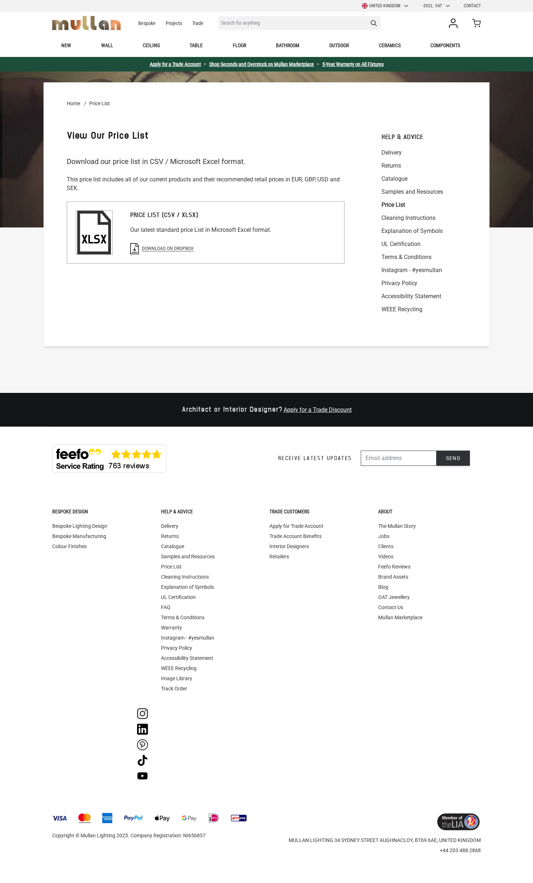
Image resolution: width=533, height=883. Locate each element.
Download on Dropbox (168, 248)
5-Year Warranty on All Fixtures (353, 64)
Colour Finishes (69, 546)
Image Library (176, 678)
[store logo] (86, 23)
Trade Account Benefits (295, 536)
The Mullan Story (397, 526)
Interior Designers (289, 546)
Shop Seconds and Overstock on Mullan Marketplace (261, 64)
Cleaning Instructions (408, 217)
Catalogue (394, 178)
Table (196, 45)
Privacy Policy (399, 283)
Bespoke (147, 23)
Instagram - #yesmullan (411, 270)
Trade (197, 23)
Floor (239, 45)
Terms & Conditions (406, 257)
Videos (385, 556)
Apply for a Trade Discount (318, 409)
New (66, 45)
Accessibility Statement (411, 296)
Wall (107, 45)
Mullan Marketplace (400, 617)
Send (453, 458)
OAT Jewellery (394, 597)
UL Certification (401, 244)
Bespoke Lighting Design (79, 526)
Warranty (171, 628)
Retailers (279, 556)
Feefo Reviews (394, 567)
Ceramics (390, 45)
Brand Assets (393, 577)
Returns (391, 165)
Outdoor (339, 45)
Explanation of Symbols (412, 230)
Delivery (391, 152)
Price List (393, 204)
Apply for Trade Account (296, 526)
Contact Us (390, 607)
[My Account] (454, 23)
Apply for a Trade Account (175, 64)
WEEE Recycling (401, 309)
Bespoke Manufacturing (79, 536)
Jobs (383, 536)
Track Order (174, 688)
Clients (385, 546)
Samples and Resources (412, 191)
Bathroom (287, 45)
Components (445, 45)
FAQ (165, 607)
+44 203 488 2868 (460, 850)
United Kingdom (384, 5)
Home (73, 103)
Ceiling (151, 45)
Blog (383, 587)
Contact (472, 5)
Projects (174, 23)
